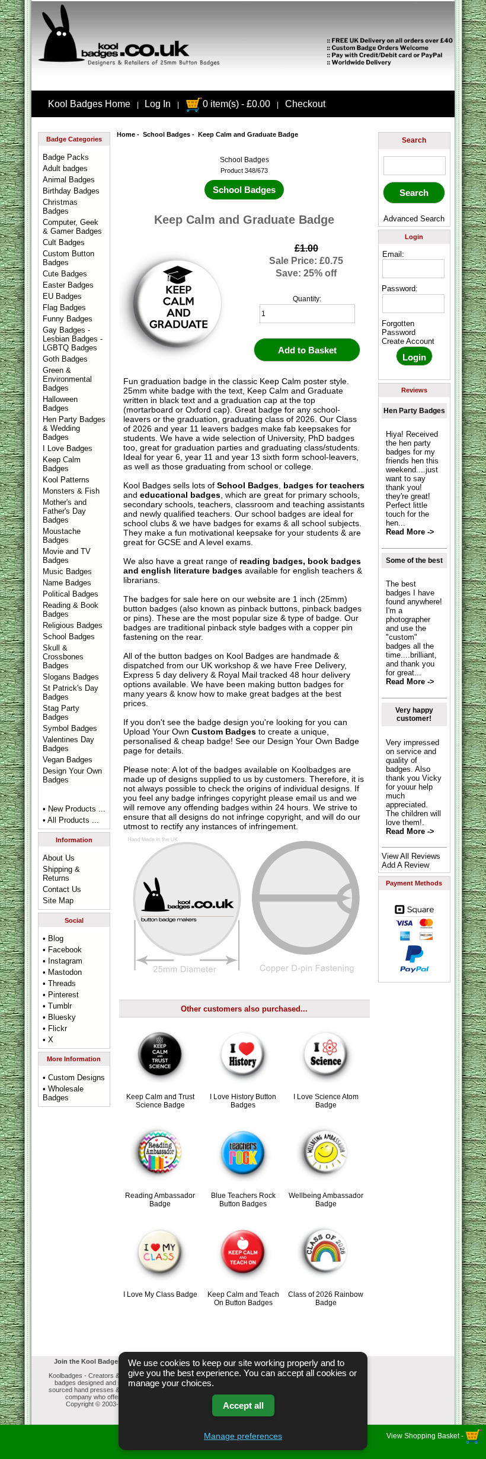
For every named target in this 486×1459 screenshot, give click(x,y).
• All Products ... (71, 820)
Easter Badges (68, 285)
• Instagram (62, 960)
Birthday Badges (71, 190)
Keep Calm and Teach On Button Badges (243, 1298)
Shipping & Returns (61, 874)
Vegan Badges (67, 759)
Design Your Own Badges (72, 775)
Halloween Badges (60, 404)
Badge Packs (66, 157)
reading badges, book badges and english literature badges (242, 565)
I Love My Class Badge (160, 1294)
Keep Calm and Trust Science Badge (160, 1101)
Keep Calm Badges (62, 464)
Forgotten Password (398, 328)
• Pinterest (61, 994)
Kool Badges (250, 656)
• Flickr (55, 1028)
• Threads (59, 983)
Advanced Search (414, 218)
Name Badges (67, 582)
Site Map (58, 900)
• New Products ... (74, 808)
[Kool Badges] (243, 80)
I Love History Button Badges (243, 1101)
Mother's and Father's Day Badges (65, 511)
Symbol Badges (70, 728)
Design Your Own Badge (313, 741)
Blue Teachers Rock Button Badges (243, 1199)
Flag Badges (64, 307)
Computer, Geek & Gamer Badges (72, 227)
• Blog (53, 938)
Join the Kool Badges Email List (104, 1361)
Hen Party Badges (414, 411)
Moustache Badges (62, 536)
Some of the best (414, 560)
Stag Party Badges (61, 713)
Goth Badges (65, 359)
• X (48, 1039)
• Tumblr (57, 1005)
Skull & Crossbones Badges (63, 656)
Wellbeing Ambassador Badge (326, 1199)
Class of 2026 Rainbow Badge (325, 1298)
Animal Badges (69, 179)
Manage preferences (243, 1436)
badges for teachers (323, 485)
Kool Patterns (66, 479)
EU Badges (62, 296)
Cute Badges (65, 273)
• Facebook (62, 949)
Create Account (408, 341)
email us (311, 798)
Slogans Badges (71, 676)
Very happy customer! (414, 714)
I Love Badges (67, 448)
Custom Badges (223, 731)
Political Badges (70, 594)
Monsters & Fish (71, 491)
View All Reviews (411, 856)
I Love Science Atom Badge (326, 1101)
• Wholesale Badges (63, 1093)
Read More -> (410, 531)
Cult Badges (64, 242)
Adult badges (65, 168)
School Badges (166, 134)
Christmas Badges (60, 206)
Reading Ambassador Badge (160, 1199)
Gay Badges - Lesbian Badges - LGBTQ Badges (73, 339)
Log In (158, 104)
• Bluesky (59, 1017)
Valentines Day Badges (68, 744)
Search (414, 140)
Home (126, 134)
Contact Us (62, 889)
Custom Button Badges (68, 258)
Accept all (243, 1405)
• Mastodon (62, 972)
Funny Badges (67, 318)
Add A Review (405, 865)
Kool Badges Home (89, 104)
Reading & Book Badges (70, 610)
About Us (59, 858)
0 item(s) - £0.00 (236, 104)
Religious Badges (73, 625)
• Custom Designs (74, 1077)
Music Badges (67, 571)
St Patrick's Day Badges (70, 692)
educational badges (180, 495)
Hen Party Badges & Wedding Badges (74, 428)
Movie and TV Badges (67, 556)
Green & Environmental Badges (67, 379)
